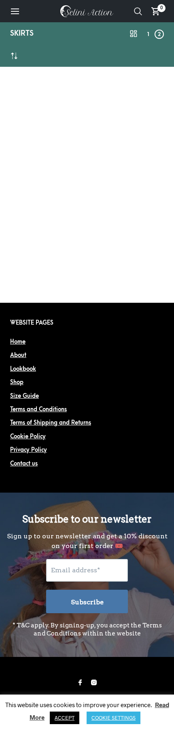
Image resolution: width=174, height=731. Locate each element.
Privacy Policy (28, 449)
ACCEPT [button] (64, 717)
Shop (16, 382)
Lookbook (23, 369)
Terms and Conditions (38, 409)
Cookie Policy (28, 436)
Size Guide (24, 396)
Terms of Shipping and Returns (50, 422)
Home (17, 341)
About (18, 355)
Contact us (24, 463)
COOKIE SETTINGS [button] (113, 717)
